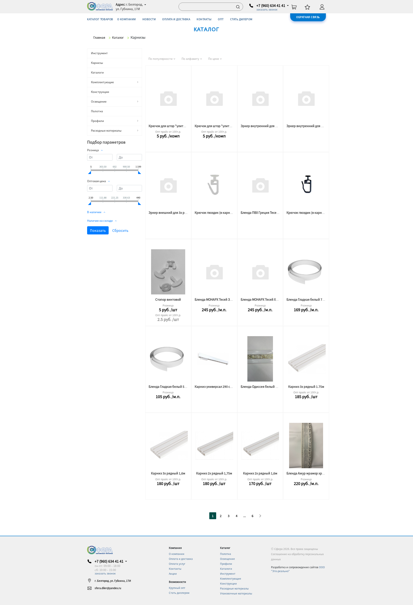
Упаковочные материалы (236, 593)
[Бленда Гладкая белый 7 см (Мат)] (306, 271)
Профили (97, 121)
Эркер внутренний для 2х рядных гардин (271, 126)
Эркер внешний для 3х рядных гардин (177, 212)
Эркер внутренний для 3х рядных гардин (317, 126)
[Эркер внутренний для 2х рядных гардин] (260, 98)
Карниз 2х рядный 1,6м (260, 473)
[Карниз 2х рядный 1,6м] (260, 445)
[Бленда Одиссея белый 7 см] (260, 359)
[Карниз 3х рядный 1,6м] (168, 445)
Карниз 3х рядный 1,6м (168, 473)
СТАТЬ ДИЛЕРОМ (241, 19)
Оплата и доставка (181, 558)
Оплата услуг (177, 563)
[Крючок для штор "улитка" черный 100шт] (168, 98)
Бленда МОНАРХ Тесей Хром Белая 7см (269, 299)
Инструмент (99, 53)
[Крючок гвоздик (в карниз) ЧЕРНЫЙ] (306, 185)
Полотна (97, 111)
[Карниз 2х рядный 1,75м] (214, 445)
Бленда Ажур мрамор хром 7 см (310, 473)
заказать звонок (266, 9)
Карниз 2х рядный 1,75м (214, 473)
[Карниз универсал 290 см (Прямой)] (214, 359)
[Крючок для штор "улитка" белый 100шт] (214, 98)
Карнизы (97, 63)
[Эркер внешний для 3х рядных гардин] (168, 185)
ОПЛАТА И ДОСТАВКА (176, 19)
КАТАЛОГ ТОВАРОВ (100, 19)
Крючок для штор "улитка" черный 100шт (179, 126)
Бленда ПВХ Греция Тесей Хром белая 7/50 (272, 212)
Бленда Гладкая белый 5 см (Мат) (173, 386)
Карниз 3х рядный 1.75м (306, 386)
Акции (173, 573)
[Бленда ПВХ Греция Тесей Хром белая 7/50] (260, 185)
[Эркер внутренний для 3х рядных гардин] (306, 98)
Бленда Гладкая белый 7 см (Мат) (311, 299)
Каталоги (97, 72)
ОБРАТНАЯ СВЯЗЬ (308, 17)
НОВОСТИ (149, 19)
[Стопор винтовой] (168, 271)
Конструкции (100, 92)
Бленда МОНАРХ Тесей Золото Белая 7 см (224, 299)
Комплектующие (102, 82)
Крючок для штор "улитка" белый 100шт (224, 126)
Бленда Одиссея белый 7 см (261, 386)
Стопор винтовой (168, 299)
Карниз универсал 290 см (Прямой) (221, 386)
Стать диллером (179, 592)
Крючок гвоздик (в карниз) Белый (220, 212)
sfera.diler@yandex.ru (108, 588)
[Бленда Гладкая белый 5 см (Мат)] (168, 359)
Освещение (98, 101)
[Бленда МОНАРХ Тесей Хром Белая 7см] (260, 271)
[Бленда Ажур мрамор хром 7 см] (306, 445)
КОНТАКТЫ (204, 19)
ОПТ (220, 19)
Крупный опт (177, 588)
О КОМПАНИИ (126, 19)
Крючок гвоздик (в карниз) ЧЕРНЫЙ (313, 212)
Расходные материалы (106, 130)
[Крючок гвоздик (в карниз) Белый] (214, 185)
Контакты (175, 568)
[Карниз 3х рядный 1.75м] (306, 359)
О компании (176, 554)
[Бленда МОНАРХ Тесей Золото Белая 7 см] (214, 271)
